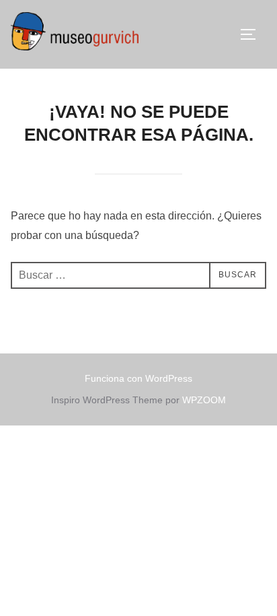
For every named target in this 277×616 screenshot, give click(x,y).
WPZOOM (204, 400)
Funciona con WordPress (138, 378)
